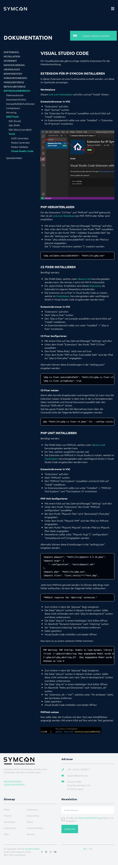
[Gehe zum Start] (112, 848)
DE (84, 848)
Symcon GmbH (32, 848)
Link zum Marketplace (61, 94)
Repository (95, 285)
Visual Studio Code (22, 151)
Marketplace (63, 296)
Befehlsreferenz (15, 86)
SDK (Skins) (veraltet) (20, 129)
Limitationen (13, 108)
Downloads (9, 821)
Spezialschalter (14, 157)
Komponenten (13, 73)
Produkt (8, 815)
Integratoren (10, 827)
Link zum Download (63, 215)
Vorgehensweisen (15, 77)
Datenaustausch (15, 95)
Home (7, 809)
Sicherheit (10, 60)
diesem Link (84, 278)
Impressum (32, 809)
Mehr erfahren (13, 781)
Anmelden (69, 829)
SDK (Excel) (15, 120)
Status (30, 821)
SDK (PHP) (14, 125)
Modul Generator (20, 142)
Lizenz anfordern (14, 784)
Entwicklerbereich (17, 90)
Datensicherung (14, 64)
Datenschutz (33, 815)
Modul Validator (19, 146)
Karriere (31, 834)
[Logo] (15, 8)
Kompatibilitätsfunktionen (20, 103)
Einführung (11, 52)
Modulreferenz (14, 82)
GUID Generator (20, 138)
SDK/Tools (12, 116)
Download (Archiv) (16, 99)
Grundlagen (12, 69)
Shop (6, 834)
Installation (12, 56)
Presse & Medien (35, 827)
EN (90, 848)
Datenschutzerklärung (89, 817)
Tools (12, 133)
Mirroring (11, 112)
